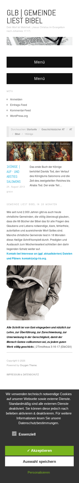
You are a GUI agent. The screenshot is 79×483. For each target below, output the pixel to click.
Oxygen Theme (28, 365)
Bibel (17, 134)
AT (70, 129)
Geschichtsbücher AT (53, 129)
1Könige (17, 143)
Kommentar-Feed (20, 110)
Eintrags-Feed (18, 105)
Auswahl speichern (39, 461)
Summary (65, 143)
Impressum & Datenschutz (23, 374)
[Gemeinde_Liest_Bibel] (34, 292)
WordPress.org (19, 116)
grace (10, 191)
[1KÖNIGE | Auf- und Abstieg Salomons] (39, 152)
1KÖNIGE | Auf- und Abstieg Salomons (14, 174)
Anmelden (16, 99)
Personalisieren (39, 472)
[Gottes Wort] (39, 40)
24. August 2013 (16, 186)
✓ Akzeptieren (39, 450)
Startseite (32, 129)
